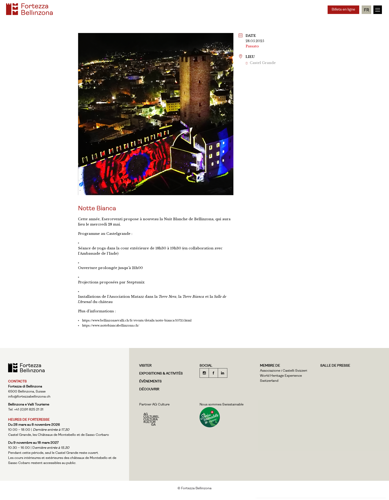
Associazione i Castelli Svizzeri (283, 370)
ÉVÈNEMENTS (150, 381)
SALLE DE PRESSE (335, 365)
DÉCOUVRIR (149, 389)
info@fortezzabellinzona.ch (29, 396)
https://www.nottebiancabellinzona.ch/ (110, 325)
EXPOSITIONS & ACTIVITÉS (161, 373)
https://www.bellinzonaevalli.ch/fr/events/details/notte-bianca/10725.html (136, 320)
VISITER (145, 365)
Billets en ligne (343, 10)
